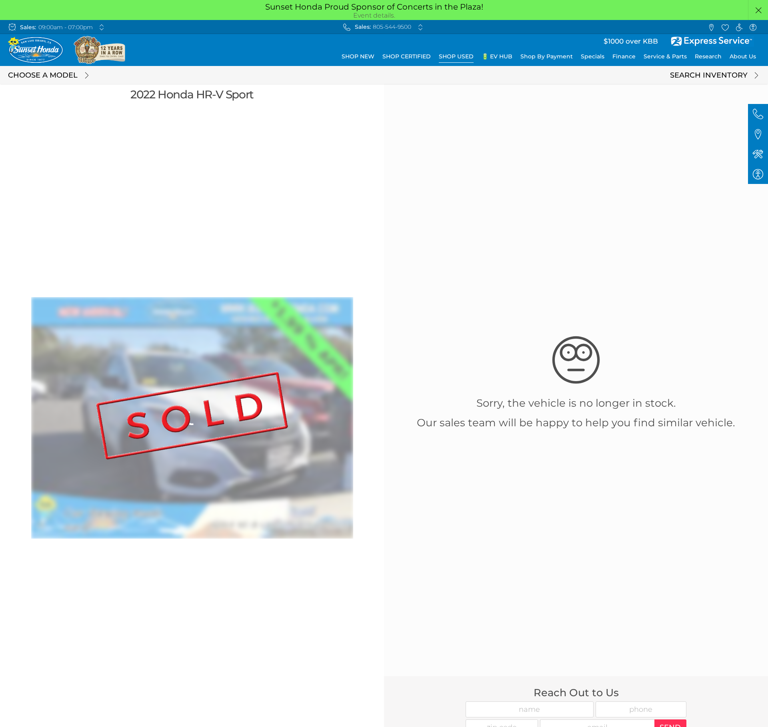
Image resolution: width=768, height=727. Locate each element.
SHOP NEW (358, 56)
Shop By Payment (546, 56)
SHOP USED (456, 56)
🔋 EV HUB (497, 56)
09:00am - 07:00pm (65, 27)
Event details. (374, 15)
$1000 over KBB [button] (631, 41)
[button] (758, 10)
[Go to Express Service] (712, 41)
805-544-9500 (392, 26)
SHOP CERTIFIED (406, 56)
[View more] (102, 27)
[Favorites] (725, 27)
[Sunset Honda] (67, 50)
